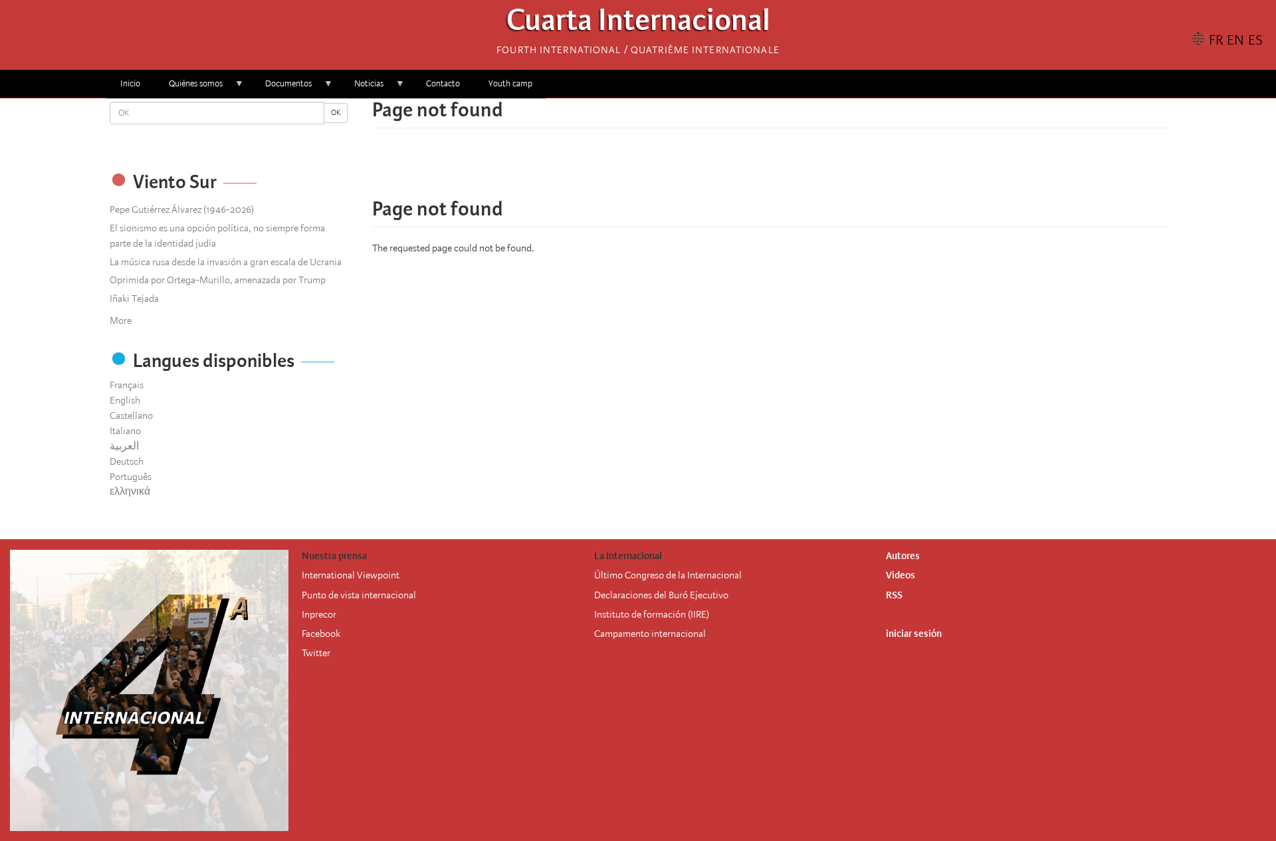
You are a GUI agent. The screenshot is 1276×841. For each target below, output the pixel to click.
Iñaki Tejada (134, 298)
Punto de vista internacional (359, 595)
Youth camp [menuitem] (510, 83)
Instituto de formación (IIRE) (651, 614)
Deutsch (127, 461)
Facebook (321, 634)
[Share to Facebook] (733, 169)
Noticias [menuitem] (361, 88)
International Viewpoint (350, 575)
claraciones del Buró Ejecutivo (666, 595)
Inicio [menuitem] (130, 83)
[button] (808, 169)
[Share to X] (752, 169)
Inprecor (319, 614)
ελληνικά (130, 491)
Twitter (316, 653)
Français (127, 385)
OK (335, 112)
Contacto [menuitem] (443, 83)
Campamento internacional (650, 634)
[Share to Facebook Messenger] (771, 169)
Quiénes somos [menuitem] (189, 88)
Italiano (125, 431)
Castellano (131, 415)
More (121, 320)
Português (131, 477)
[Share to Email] (789, 169)
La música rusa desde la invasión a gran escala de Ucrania (226, 262)
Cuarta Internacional (638, 23)
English (125, 400)
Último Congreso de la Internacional (668, 575)
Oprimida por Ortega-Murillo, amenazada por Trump (218, 280)
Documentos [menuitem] (281, 88)
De (599, 595)
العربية (124, 446)
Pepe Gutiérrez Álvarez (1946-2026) (182, 209)
